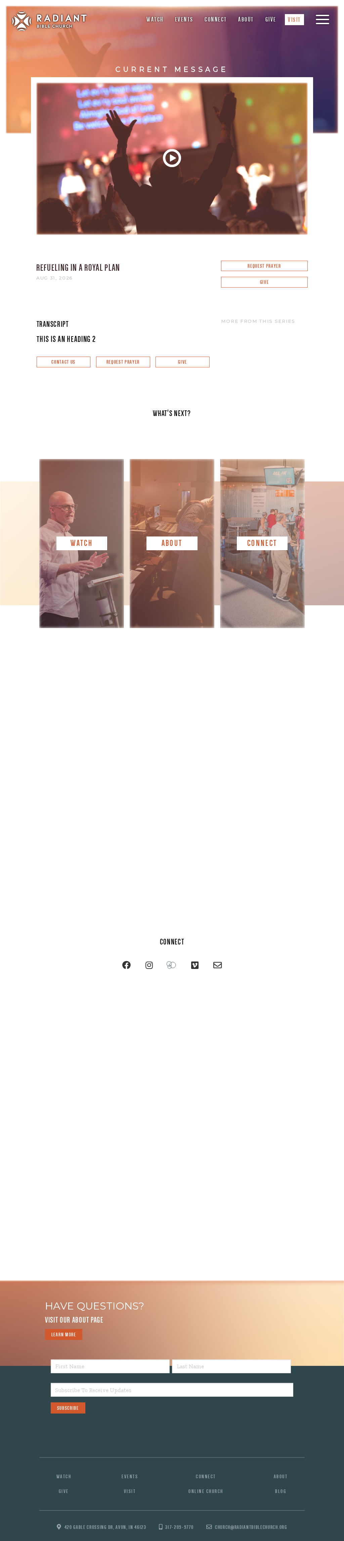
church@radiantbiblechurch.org (251, 1527)
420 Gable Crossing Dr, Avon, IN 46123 (105, 1527)
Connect (216, 19)
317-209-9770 (179, 1527)
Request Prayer (264, 266)
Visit (294, 19)
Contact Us (63, 362)
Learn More (63, 1334)
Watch (155, 19)
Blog (280, 1491)
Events (184, 19)
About (246, 19)
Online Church (205, 1491)
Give (270, 19)
